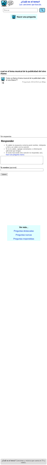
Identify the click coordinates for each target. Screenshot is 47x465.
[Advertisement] (23, 45)
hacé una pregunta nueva (15, 155)
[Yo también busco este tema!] (3, 80)
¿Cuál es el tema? (30, 3)
